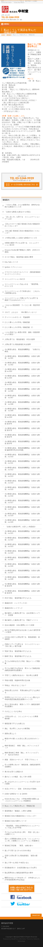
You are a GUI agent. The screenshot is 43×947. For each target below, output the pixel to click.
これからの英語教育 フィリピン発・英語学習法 (22, 306)
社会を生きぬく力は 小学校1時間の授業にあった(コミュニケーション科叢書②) (22, 800)
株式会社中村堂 (19, 937)
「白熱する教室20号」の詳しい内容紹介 (20, 527)
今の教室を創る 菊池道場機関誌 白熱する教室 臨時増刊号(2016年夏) (22, 449)
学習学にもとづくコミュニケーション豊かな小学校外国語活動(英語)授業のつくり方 (22, 698)
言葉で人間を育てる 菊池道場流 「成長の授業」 (21, 857)
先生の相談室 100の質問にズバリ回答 (19, 625)
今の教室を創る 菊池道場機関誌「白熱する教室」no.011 (22, 462)
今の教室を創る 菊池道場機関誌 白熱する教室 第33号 (22, 442)
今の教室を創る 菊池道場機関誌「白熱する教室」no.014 (22, 482)
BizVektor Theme (25, 939)
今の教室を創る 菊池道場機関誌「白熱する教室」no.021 (22, 532)
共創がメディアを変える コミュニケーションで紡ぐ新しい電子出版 (22, 645)
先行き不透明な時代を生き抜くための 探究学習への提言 (22, 631)
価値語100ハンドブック (14, 608)
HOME (3, 34)
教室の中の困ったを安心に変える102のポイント (22, 740)
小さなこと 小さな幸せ (13, 711)
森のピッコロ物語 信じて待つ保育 (18, 777)
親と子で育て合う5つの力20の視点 (18, 850)
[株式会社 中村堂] (15, 10)
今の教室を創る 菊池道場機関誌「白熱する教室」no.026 (22, 565)
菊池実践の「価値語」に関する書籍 (18, 811)
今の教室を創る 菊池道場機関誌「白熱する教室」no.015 (22, 488)
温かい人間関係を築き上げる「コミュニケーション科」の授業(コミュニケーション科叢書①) (22, 840)
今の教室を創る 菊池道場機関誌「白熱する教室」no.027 (22, 571)
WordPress (14, 939)
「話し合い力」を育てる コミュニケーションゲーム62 (22, 218)
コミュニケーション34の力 (15, 279)
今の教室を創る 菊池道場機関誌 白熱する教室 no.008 (22, 403)
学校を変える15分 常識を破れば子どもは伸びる (22, 691)
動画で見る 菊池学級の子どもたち (18, 656)
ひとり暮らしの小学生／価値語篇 (17, 322)
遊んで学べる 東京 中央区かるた (17, 863)
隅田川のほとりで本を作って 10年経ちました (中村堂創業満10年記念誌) (23, 879)
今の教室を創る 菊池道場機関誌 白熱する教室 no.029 (22, 416)
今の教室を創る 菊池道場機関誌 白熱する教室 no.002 (22, 364)
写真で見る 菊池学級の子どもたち (18, 651)
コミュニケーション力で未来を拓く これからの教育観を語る (22, 292)
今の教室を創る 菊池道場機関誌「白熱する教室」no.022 (22, 539)
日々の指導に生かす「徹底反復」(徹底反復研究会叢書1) (22, 766)
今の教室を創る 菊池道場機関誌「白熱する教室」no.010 (22, 456)
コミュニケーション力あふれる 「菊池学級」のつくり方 (22, 285)
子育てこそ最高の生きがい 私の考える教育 (21, 675)
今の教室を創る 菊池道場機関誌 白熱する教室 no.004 (22, 377)
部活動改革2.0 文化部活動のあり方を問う (21, 868)
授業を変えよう (10, 733)
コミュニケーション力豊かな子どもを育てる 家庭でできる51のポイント (22, 299)
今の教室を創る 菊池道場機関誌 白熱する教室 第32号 (22, 436)
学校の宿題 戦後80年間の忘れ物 (17, 680)
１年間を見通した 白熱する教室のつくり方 (21, 238)
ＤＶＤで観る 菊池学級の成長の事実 (19, 257)
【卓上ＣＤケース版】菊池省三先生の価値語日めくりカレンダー (22, 225)
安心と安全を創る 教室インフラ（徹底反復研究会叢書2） (22, 705)
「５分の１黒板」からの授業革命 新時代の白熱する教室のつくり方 (22, 206)
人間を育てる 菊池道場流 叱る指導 (18, 344)
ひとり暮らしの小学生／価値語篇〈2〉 (19, 327)
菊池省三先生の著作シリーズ (15, 821)
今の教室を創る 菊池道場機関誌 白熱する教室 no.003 (22, 370)
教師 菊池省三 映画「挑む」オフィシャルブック (22, 747)
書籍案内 (9, 34)
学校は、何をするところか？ (15, 685)
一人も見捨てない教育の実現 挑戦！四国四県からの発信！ (22, 333)
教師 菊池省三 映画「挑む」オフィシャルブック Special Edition (22, 754)
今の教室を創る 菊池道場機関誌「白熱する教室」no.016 (22, 495)
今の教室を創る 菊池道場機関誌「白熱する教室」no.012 (22, 469)
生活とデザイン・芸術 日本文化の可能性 (20, 789)
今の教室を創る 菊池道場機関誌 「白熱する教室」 (22, 350)
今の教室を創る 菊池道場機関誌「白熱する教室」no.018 (22, 508)
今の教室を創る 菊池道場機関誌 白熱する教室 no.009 (22, 410)
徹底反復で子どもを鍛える (15, 723)
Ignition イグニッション (13, 267)
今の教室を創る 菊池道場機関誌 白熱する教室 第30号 (22, 423)
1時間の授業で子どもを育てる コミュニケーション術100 (22, 244)
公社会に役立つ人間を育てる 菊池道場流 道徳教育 (22, 638)
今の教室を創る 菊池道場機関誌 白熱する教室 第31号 (22, 429)
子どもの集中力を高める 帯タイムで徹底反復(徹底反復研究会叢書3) (22, 669)
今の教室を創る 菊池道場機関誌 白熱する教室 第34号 (22, 585)
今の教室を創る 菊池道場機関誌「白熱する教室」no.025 (22, 558)
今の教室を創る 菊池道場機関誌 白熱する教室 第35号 (22, 592)
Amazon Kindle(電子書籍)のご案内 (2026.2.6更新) (22, 251)
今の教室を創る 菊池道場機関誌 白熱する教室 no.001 (22, 357)
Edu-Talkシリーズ (11, 262)
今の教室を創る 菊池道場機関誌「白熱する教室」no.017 (22, 501)
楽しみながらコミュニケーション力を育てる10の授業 (22, 783)
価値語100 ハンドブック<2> (16, 603)
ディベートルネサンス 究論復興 (17, 317)
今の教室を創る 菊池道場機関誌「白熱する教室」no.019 (22, 515)
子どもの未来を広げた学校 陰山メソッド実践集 (22, 662)
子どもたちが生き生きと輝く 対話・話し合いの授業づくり (22, 833)
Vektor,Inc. (36, 939)
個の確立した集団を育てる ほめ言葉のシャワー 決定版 (22, 614)
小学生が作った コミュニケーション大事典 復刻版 (22, 717)
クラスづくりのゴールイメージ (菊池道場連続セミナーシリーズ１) (22, 273)
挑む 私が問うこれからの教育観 (17, 728)
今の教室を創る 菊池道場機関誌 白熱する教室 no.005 (22, 383)
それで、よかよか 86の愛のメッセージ (21, 312)
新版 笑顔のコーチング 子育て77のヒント (21, 760)
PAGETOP (36, 915)
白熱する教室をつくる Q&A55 (16, 794)
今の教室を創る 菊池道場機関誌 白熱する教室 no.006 (22, 390)
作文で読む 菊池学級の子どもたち (18, 598)
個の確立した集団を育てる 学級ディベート (21, 620)
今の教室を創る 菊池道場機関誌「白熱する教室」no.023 (22, 545)
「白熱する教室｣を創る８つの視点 (18, 212)
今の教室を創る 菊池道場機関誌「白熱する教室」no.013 (22, 475)
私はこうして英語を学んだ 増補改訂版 (20, 806)
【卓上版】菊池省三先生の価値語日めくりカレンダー (22, 232)
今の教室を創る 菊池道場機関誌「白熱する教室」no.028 (22, 578)
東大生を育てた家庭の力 (14, 772)
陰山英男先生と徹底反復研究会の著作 (19, 873)
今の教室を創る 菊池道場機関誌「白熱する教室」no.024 (22, 552)
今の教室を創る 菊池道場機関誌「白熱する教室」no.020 (22, 521)
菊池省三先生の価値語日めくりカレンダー (20, 816)
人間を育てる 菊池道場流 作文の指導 (20, 339)
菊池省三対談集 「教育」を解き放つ (19, 845)
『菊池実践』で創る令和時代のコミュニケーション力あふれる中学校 (22, 827)
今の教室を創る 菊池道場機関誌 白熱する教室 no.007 (22, 396)
